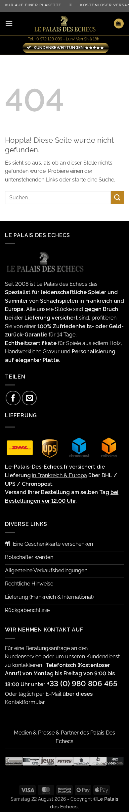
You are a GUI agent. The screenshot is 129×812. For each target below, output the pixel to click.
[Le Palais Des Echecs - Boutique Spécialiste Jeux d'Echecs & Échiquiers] (64, 23)
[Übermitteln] (117, 197)
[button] (9, 23)
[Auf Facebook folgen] (13, 398)
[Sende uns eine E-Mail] (29, 398)
